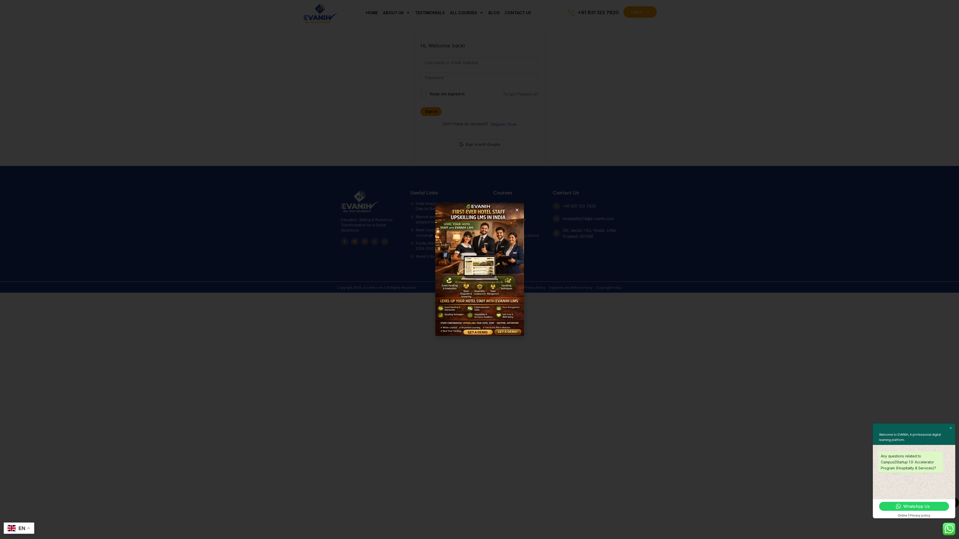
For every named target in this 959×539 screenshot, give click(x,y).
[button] (517, 210)
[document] (479, 269)
